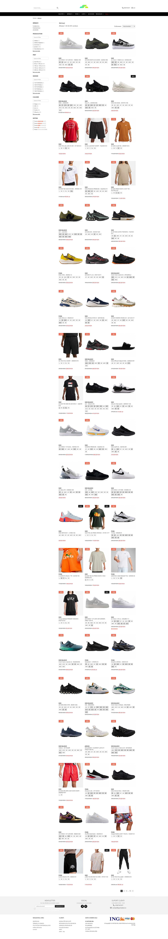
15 (130, 891)
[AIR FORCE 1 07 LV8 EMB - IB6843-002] (71, 818)
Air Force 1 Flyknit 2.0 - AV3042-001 (121, 60)
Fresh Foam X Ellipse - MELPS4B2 (120, 705)
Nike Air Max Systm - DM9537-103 (121, 404)
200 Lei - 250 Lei (38, 70)
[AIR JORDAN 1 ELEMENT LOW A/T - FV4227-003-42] (97, 732)
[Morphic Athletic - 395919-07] (123, 646)
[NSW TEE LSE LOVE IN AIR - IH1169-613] (71, 130)
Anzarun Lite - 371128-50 (92, 791)
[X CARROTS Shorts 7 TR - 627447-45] (71, 560)
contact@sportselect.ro (119, 908)
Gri (35, 108)
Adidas (36, 40)
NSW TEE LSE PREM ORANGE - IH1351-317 (97, 533)
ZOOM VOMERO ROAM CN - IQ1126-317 (122, 318)
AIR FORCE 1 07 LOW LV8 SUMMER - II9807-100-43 (95, 619)
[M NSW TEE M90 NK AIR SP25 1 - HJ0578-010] (71, 388)
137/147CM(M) (38, 87)
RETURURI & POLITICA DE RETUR (67, 923)
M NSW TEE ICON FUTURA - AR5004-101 (70, 189)
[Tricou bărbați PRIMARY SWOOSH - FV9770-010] (71, 603)
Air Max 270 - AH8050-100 (66, 490)
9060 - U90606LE (89, 361)
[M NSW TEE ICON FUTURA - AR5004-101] (71, 173)
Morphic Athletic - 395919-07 (119, 662)
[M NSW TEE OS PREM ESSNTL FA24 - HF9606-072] (97, 560)
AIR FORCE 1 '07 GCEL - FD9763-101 (69, 447)
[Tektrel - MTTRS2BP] (71, 732)
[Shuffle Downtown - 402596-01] (97, 818)
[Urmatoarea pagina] (133, 891)
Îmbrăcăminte (36, 28)
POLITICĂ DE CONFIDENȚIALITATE (41, 925)
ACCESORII (35, 30)
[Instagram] (85, 906)
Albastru (36, 112)
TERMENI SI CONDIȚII (38, 923)
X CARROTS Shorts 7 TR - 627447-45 (69, 576)
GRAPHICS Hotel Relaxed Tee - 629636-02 (123, 576)
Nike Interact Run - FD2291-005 (120, 791)
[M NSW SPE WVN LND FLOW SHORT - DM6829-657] (71, 775)
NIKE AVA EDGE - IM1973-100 (119, 103)
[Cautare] (57, 7)
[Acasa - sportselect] (84, 8)
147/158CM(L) (38, 89)
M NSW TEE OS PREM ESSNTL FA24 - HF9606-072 (95, 576)
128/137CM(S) (38, 85)
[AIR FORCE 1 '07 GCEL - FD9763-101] (71, 431)
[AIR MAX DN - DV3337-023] (97, 216)
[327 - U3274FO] (71, 216)
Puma (60, 273)
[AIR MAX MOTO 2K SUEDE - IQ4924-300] (97, 44)
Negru (36, 104)
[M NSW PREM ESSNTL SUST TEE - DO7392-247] (123, 173)
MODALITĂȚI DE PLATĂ (65, 921)
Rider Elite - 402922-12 (65, 275)
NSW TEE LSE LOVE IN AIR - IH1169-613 (70, 146)
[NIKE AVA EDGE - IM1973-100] (123, 87)
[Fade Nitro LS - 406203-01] (71, 302)
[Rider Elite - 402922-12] (71, 259)
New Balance (37, 49)
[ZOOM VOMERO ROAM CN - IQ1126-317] (123, 302)
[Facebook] (82, 906)
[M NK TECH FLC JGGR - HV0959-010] (123, 861)
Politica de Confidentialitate (52, 910)
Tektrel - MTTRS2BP (64, 748)
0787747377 (119, 905)
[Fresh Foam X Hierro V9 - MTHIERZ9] (123, 732)
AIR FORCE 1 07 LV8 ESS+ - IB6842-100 (70, 60)
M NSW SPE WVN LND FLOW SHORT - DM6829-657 (69, 791)
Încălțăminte (36, 26)
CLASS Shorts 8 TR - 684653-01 (67, 877)
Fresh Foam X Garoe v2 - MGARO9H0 (69, 662)
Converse (36, 45)
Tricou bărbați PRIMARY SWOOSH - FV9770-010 (69, 619)
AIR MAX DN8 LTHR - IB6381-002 (68, 705)
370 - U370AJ (88, 490)
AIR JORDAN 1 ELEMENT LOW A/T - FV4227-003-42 (95, 748)
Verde (35, 110)
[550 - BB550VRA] (97, 689)
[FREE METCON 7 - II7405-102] (71, 517)
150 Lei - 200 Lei (38, 68)
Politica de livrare (37, 927)
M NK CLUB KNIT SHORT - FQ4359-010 (96, 146)
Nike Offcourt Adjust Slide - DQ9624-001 (123, 361)
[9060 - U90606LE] (97, 345)
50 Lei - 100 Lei (38, 63)
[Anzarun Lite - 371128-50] (97, 775)
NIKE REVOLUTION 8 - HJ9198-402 (94, 318)
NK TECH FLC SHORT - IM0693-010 (68, 361)
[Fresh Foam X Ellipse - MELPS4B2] (123, 689)
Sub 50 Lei (37, 61)
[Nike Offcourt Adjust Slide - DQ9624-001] (123, 345)
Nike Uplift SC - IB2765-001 (119, 447)
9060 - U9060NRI (63, 103)
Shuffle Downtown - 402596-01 (94, 834)
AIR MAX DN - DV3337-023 (92, 232)
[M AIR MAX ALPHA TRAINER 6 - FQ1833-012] (123, 216)
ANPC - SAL (62, 931)
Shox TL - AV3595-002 (91, 103)
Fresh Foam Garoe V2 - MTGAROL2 (121, 275)
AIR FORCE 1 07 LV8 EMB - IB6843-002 (69, 834)
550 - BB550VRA (89, 705)
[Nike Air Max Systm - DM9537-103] (123, 388)
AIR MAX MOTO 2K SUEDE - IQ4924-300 (96, 60)
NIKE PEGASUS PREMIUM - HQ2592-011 (96, 189)
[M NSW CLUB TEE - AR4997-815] (123, 130)
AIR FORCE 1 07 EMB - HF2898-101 (121, 490)
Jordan (36, 47)
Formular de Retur (64, 927)
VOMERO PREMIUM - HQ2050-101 (94, 447)
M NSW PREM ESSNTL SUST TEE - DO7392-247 (120, 189)
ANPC (60, 929)
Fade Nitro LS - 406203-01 (66, 318)
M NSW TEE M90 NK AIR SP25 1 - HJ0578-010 (70, 404)
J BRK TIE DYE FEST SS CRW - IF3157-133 (96, 877)
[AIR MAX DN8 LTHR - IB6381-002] (71, 689)
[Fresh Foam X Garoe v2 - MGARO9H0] (71, 646)
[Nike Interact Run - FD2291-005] (123, 775)
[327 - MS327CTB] (97, 388)
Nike (60, 58)
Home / (35, 18)
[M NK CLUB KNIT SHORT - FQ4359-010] (97, 130)
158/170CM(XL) (38, 91)
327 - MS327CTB (89, 404)
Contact (35, 929)
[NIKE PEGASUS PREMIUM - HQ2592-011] (97, 173)
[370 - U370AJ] (97, 474)
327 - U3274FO (63, 232)
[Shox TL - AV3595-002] (97, 87)
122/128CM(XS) (38, 83)
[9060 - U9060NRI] (71, 87)
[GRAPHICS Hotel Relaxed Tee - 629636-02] (123, 560)
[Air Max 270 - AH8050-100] (71, 474)
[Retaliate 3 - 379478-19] (97, 646)
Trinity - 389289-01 (116, 533)
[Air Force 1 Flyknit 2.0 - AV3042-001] (123, 44)
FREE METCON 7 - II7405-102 (67, 533)
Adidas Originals (38, 42)
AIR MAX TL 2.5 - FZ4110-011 (93, 275)
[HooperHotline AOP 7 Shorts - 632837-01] (123, 818)
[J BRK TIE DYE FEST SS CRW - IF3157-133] (97, 861)
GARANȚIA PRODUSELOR (65, 925)
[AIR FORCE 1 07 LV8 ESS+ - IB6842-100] (71, 44)
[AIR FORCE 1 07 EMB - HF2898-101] (123, 474)
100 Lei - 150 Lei (38, 66)
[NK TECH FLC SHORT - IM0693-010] (71, 345)
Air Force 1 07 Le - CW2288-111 (120, 619)
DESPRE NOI (36, 921)
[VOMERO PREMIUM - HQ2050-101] (97, 431)
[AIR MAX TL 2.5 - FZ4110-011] (97, 259)
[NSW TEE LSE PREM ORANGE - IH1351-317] (97, 517)
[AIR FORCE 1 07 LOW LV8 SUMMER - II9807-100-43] (97, 603)
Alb (35, 106)
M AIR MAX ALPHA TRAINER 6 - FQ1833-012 (122, 232)
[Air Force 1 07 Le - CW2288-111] (123, 603)
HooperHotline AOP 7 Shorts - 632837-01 (123, 834)
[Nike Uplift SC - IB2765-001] (123, 431)
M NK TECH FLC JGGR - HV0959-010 (121, 877)
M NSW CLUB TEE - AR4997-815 (120, 146)
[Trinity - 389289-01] (123, 517)
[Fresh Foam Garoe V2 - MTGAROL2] (123, 259)
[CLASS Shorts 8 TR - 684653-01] (71, 861)
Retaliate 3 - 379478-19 (91, 662)
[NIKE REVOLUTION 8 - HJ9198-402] (97, 302)
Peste (36, 121)
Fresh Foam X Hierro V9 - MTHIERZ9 (121, 748)
